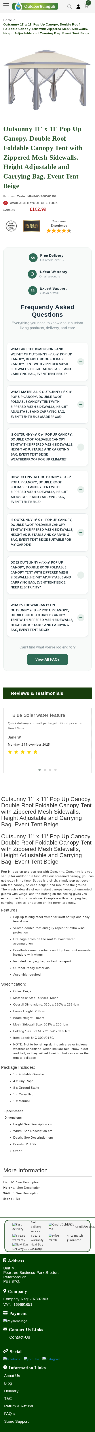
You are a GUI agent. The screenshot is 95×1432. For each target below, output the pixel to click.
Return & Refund (18, 1406)
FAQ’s (9, 1414)
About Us (12, 1376)
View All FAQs (47, 659)
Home (7, 20)
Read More (16, 728)
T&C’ (8, 1399)
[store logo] (35, 6)
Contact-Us (19, 1337)
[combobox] (61, 19)
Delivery (11, 1391)
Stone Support (16, 1421)
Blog (8, 1383)
